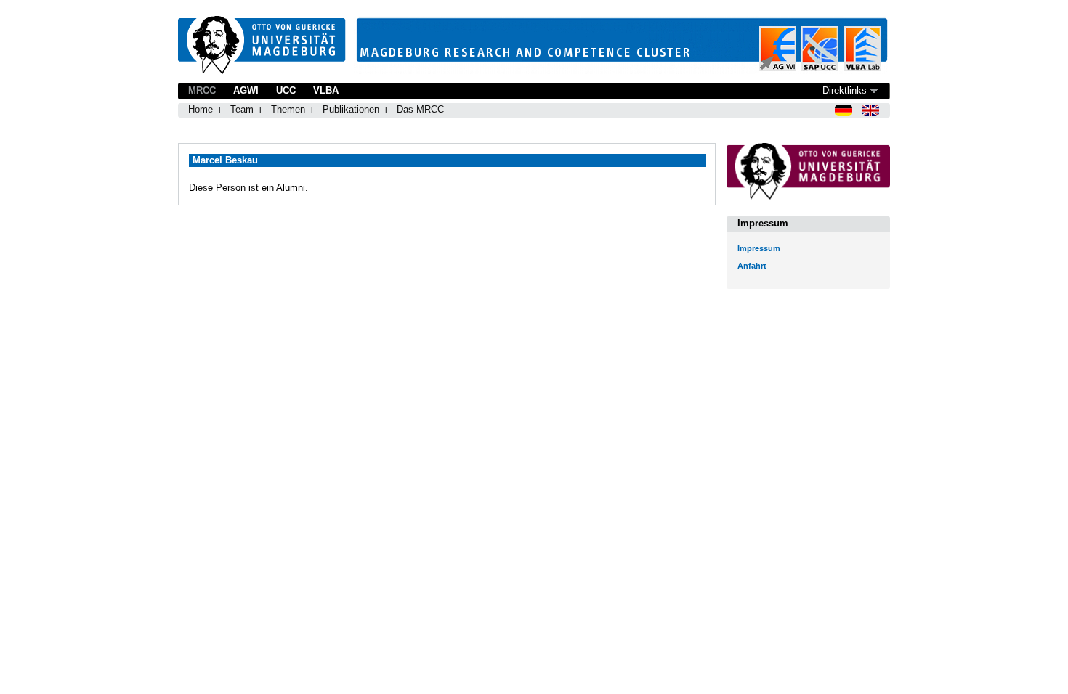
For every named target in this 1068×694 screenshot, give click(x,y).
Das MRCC (420, 109)
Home (200, 109)
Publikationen (351, 109)
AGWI (246, 90)
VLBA (326, 90)
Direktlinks (844, 90)
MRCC (202, 90)
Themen (288, 109)
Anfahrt (751, 265)
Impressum (758, 248)
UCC (286, 90)
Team (242, 109)
